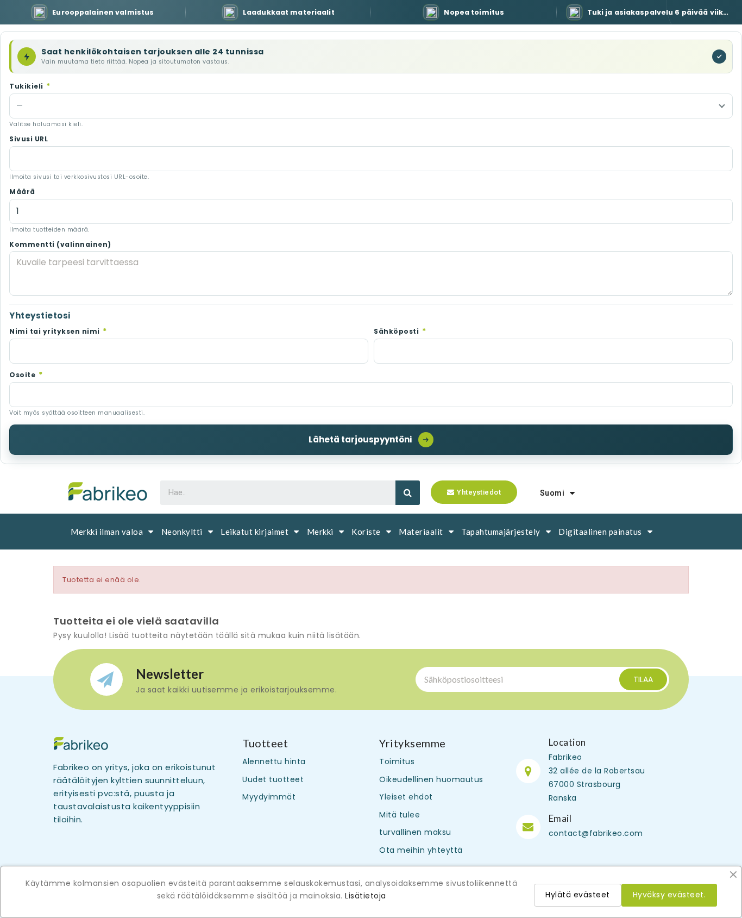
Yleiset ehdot (406, 796)
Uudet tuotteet (273, 779)
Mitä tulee (399, 814)
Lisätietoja (365, 895)
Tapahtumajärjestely (500, 531)
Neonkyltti (182, 531)
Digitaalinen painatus (600, 531)
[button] (474, 492)
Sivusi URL (28, 139)
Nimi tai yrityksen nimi (58, 331)
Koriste (366, 531)
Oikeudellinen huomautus (431, 779)
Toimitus (396, 761)
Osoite (25, 374)
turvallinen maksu (415, 832)
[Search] (407, 492)
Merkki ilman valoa (107, 531)
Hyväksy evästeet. (669, 894)
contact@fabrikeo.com (596, 833)
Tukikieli (30, 86)
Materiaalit (421, 531)
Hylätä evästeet (577, 894)
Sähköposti (400, 331)
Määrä (22, 192)
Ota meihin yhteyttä (421, 850)
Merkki (320, 531)
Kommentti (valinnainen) (60, 244)
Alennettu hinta (274, 761)
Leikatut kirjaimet (254, 531)
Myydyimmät (268, 796)
